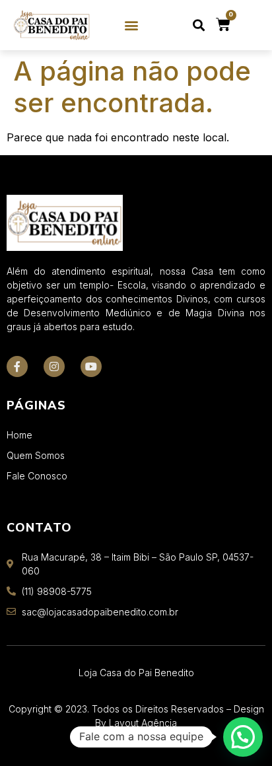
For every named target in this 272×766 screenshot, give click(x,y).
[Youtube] (91, 366)
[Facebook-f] (17, 366)
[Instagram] (54, 366)
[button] (132, 25)
